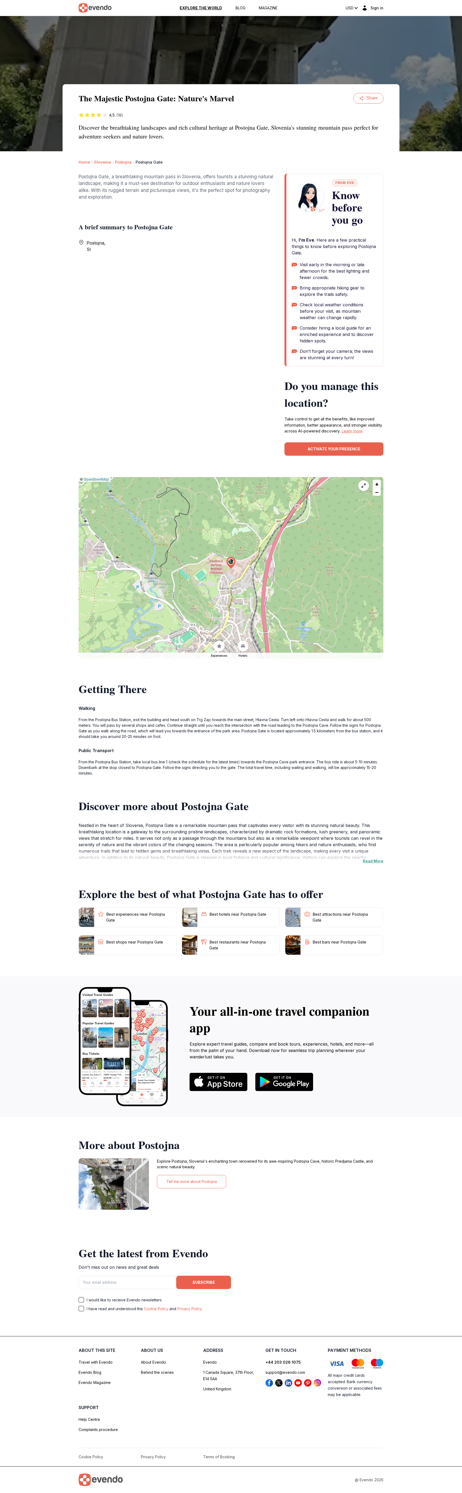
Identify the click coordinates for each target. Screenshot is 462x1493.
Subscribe (203, 1282)
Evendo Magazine (95, 1382)
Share (372, 98)
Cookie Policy (156, 1308)
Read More (373, 861)
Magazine (268, 8)
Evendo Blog (90, 1372)
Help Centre (89, 1419)
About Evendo (153, 1362)
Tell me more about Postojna (191, 1181)
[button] (231, 562)
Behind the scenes (157, 1372)
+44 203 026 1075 (283, 1362)
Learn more (352, 431)
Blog (240, 8)
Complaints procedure (98, 1429)
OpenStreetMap (96, 479)
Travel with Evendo (96, 1362)
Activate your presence (333, 449)
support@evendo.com (285, 1372)
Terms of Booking (219, 1457)
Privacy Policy (189, 1308)
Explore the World (201, 8)
